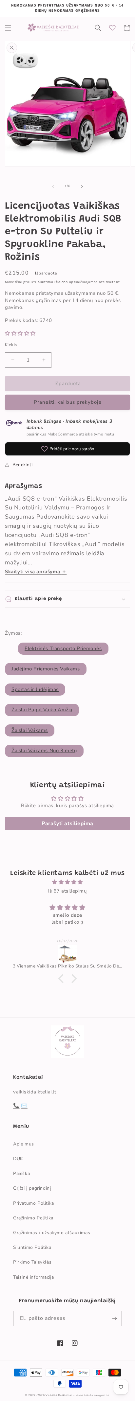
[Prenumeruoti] (114, 1318)
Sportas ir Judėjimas (35, 689)
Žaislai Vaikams (29, 730)
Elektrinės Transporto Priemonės (63, 648)
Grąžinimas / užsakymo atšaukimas (51, 1233)
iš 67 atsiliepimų (67, 891)
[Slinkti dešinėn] (82, 186)
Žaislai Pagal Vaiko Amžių (41, 709)
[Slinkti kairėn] (53, 186)
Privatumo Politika (33, 1203)
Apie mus (23, 1144)
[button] (8, 28)
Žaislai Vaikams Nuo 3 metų (44, 750)
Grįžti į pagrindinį (32, 1188)
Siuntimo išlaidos (53, 282)
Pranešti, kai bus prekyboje (68, 402)
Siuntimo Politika (32, 1247)
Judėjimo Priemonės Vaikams (45, 668)
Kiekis (11, 345)
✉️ (24, 1105)
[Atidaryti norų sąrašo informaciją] (112, 28)
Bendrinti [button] (22, 465)
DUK (18, 1159)
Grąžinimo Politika (33, 1218)
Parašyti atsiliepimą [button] (67, 823)
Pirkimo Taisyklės (32, 1262)
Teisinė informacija (33, 1277)
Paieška (21, 1173)
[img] (67, 882)
